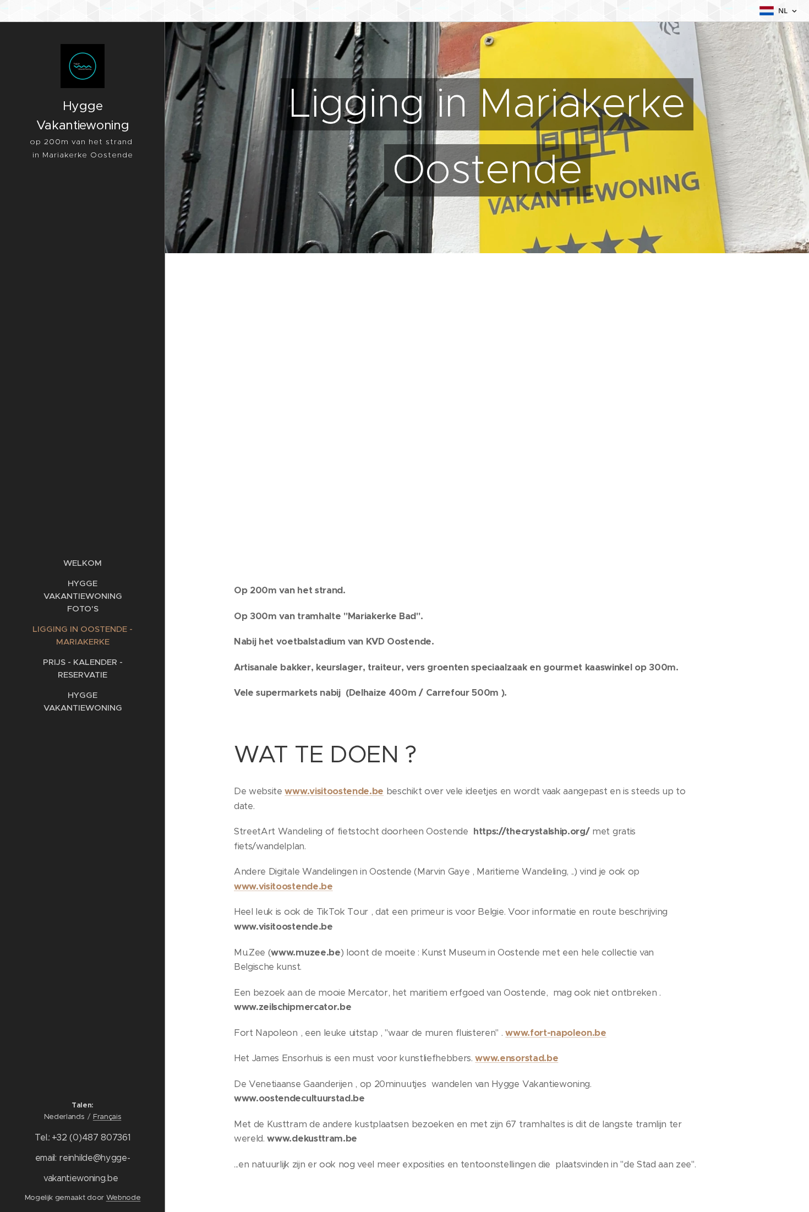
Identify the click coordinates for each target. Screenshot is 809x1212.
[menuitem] (82, 562)
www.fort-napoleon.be (555, 1033)
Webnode (123, 1197)
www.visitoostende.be (334, 791)
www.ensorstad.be (516, 1058)
